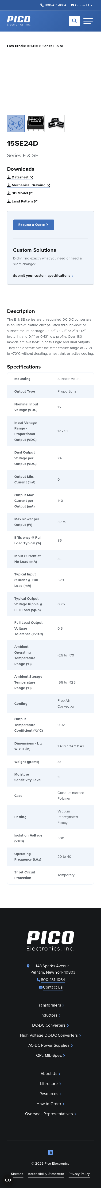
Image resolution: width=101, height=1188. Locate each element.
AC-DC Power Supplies (49, 1045)
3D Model (22, 193)
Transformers (49, 1005)
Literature (49, 1084)
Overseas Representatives (49, 1114)
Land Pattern (24, 201)
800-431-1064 (55, 5)
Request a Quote (31, 224)
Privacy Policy (79, 1173)
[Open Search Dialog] (74, 21)
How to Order (49, 1104)
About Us (49, 1074)
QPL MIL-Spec (49, 1055)
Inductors (49, 1015)
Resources (48, 1094)
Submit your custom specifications (41, 275)
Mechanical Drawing (31, 185)
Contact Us (83, 5)
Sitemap (17, 1173)
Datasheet (22, 177)
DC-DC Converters (49, 1025)
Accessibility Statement (46, 1173)
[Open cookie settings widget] (8, 1180)
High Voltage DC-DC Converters (49, 1035)
